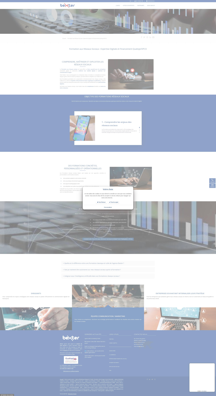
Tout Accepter (114, 202)
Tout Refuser (102, 202)
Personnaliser (108, 207)
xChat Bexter (203, 391)
